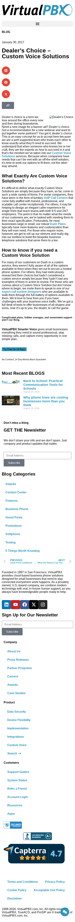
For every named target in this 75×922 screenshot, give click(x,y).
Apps (11, 813)
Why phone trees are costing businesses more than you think (45, 401)
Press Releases (18, 659)
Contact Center (15, 492)
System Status (17, 780)
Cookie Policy (16, 890)
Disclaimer (14, 898)
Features (11, 500)
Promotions (13, 525)
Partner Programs (19, 668)
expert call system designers (21, 291)
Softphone (12, 534)
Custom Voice (17, 745)
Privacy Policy (55, 881)
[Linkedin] (6, 604)
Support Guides (18, 771)
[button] (37, 24)
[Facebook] (24, 604)
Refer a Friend (17, 788)
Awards (10, 484)
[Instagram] (42, 604)
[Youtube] (15, 604)
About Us (13, 651)
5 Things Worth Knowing (22, 550)
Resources (14, 805)
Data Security (16, 711)
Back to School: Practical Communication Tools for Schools (43, 384)
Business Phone (16, 509)
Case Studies (16, 693)
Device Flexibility (19, 720)
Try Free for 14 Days (14, 349)
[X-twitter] (33, 604)
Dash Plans (58, 224)
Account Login (17, 797)
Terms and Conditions (22, 881)
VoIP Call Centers (56, 197)
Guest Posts (13, 517)
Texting (10, 542)
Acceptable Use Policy (49, 890)
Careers (12, 676)
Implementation (18, 728)
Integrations (15, 736)
